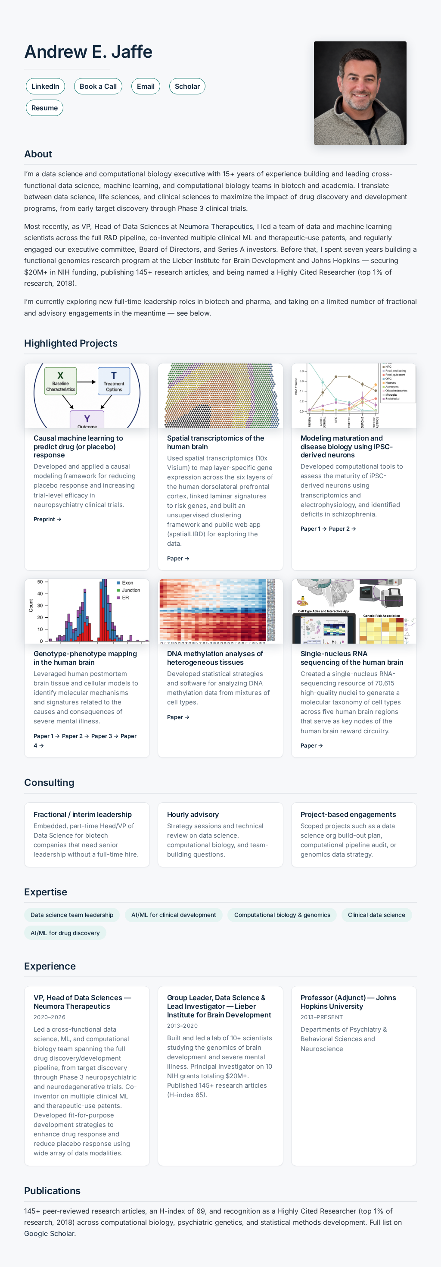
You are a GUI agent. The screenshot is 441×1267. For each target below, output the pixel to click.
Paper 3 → (105, 735)
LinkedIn (45, 86)
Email (146, 86)
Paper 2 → (343, 528)
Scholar (187, 86)
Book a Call (98, 86)
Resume (44, 107)
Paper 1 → (314, 528)
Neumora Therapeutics (216, 226)
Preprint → (48, 519)
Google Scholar (49, 1233)
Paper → (178, 558)
